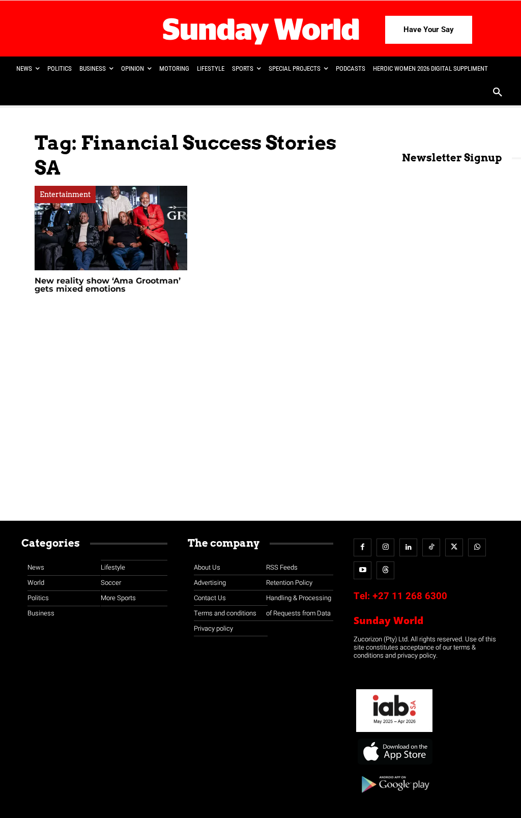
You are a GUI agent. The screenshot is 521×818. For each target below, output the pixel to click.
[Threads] (385, 570)
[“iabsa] (394, 732)
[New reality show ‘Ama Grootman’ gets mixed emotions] (111, 228)
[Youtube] (362, 570)
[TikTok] (431, 547)
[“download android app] (394, 796)
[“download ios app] (394, 765)
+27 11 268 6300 (409, 596)
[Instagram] (385, 547)
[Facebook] (362, 547)
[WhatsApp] (477, 547)
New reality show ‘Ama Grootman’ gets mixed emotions (108, 285)
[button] (497, 93)
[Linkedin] (408, 547)
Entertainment (65, 194)
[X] (454, 547)
